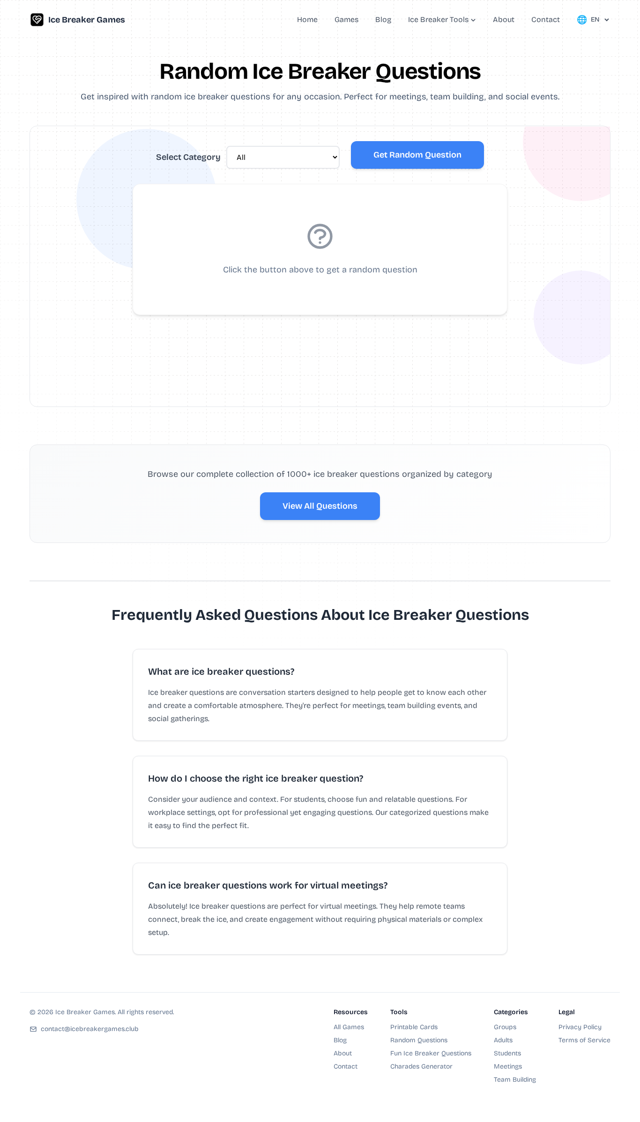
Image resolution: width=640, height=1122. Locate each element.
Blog (340, 1040)
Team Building (515, 1080)
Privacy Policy (580, 1027)
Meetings (508, 1066)
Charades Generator (421, 1066)
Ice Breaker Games (86, 20)
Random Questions (418, 1040)
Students (507, 1053)
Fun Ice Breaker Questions (430, 1053)
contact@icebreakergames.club (90, 1029)
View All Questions (320, 506)
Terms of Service (584, 1040)
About (343, 1053)
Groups (505, 1027)
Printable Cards (414, 1027)
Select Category (188, 157)
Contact (345, 1066)
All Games (349, 1027)
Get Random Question (417, 155)
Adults (503, 1040)
